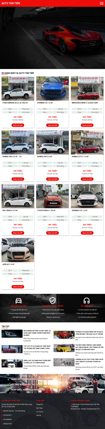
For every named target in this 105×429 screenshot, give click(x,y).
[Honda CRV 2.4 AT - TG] (18, 142)
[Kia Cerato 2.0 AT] (18, 196)
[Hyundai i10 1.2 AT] (52, 88)
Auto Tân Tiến (11, 3)
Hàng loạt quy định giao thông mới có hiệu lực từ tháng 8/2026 (37, 362)
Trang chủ (39, 404)
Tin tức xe (39, 412)
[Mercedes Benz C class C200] (87, 88)
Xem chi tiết (17, 125)
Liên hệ (38, 415)
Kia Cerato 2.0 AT (10, 210)
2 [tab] (54, 67)
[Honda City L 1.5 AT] (87, 142)
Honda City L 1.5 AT (80, 157)
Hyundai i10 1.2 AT (45, 103)
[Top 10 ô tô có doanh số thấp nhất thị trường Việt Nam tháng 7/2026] (12, 349)
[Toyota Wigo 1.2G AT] (52, 196)
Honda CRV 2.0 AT (44, 157)
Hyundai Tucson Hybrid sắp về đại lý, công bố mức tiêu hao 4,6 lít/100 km (89, 333)
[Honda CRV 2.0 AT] (52, 142)
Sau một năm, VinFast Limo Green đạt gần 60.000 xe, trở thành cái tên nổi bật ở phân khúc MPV (89, 347)
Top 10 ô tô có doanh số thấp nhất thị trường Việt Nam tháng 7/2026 (37, 347)
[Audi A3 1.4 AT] (18, 250)
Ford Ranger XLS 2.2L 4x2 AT (15, 103)
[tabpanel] (52, 34)
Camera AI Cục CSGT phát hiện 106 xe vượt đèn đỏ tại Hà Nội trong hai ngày (89, 362)
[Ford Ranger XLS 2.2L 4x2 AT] (18, 88)
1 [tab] (51, 67)
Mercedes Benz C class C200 (85, 103)
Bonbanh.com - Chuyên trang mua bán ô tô (85, 409)
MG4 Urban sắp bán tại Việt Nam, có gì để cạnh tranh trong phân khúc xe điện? (37, 333)
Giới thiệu (39, 408)
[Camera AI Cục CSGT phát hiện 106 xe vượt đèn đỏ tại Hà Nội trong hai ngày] (64, 362)
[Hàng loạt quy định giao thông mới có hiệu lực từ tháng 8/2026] (12, 363)
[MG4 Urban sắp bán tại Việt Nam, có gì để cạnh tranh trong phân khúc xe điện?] (12, 334)
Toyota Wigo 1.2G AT (46, 210)
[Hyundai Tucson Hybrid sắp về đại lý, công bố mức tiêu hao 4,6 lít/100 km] (64, 335)
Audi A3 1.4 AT (9, 264)
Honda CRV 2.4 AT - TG (12, 157)
